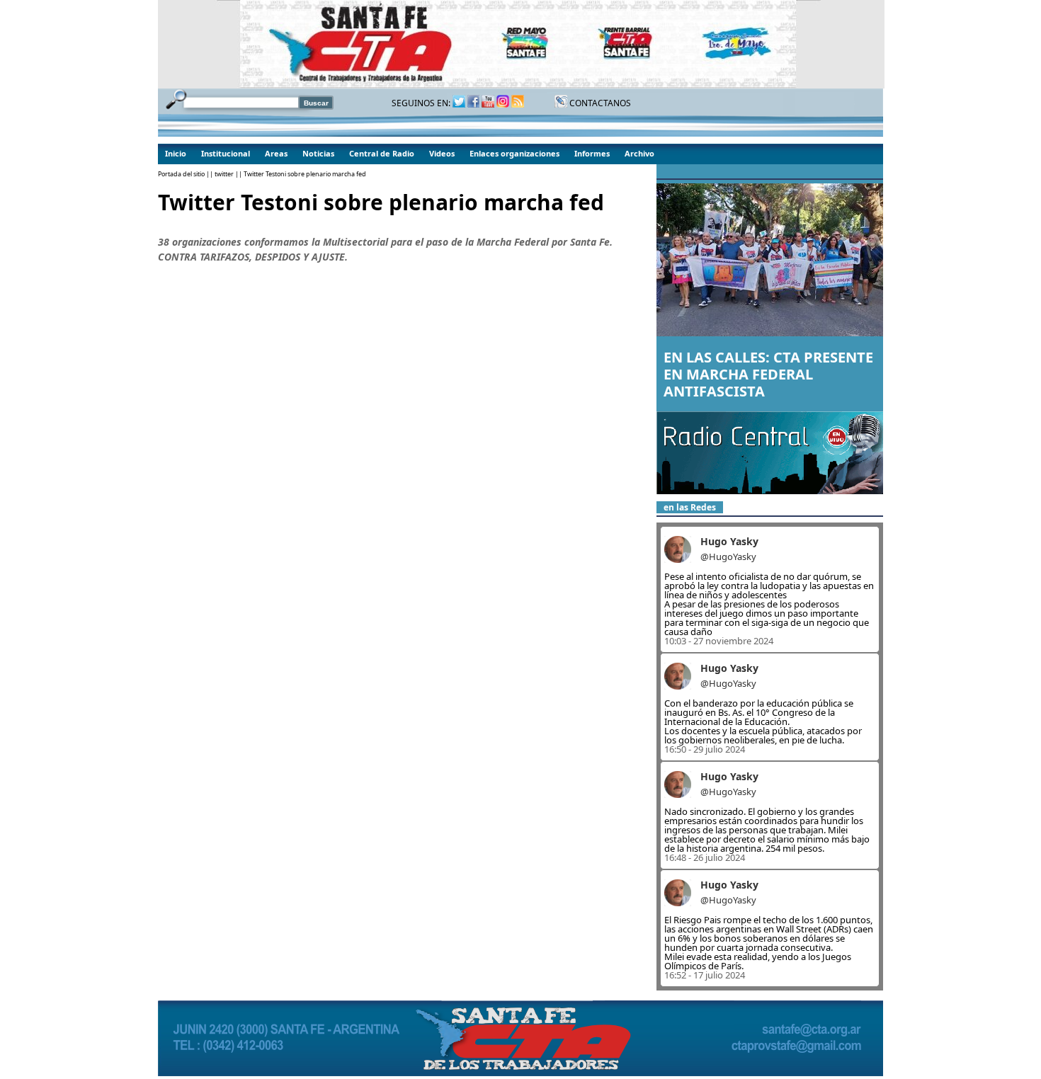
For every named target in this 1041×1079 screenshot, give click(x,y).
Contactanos (599, 103)
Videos (442, 153)
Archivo (639, 153)
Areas (276, 153)
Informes (592, 153)
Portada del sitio (181, 173)
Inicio (175, 153)
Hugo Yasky (729, 541)
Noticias (318, 153)
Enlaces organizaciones (514, 153)
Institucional (225, 153)
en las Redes (690, 507)
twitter (224, 173)
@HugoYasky (728, 556)
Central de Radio (381, 153)
